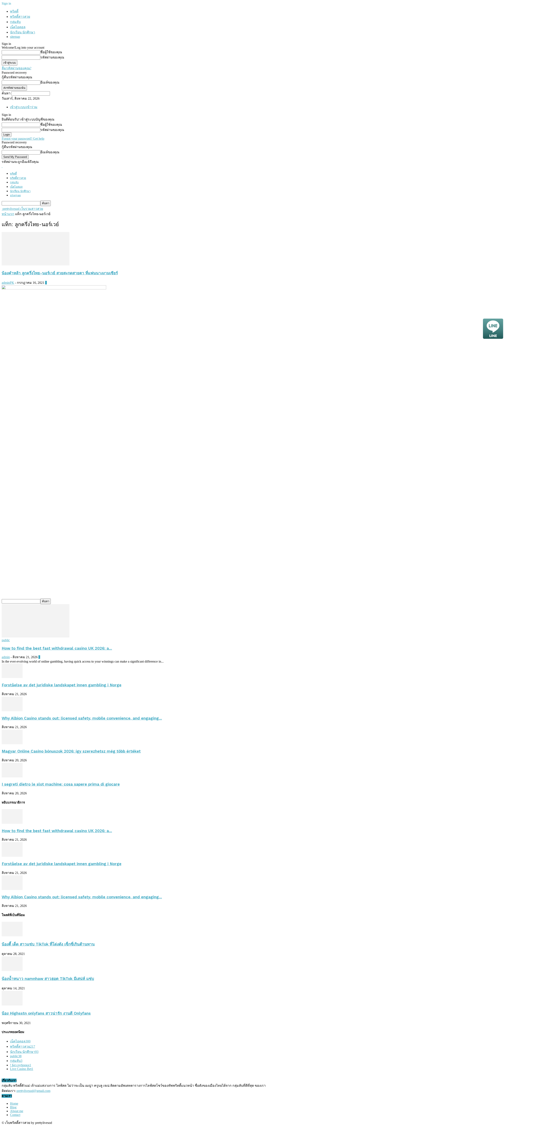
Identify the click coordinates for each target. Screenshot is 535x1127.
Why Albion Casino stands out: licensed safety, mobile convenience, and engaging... (82, 718)
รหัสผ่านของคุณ (52, 57)
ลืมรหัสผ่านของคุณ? (16, 68)
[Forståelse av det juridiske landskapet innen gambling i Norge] (12, 677)
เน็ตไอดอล (17, 27)
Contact (15, 1115)
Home (14, 1103)
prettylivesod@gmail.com (33, 1091)
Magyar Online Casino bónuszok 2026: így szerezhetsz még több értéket (71, 751)
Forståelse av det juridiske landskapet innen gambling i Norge (61, 685)
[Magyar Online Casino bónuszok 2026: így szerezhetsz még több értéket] (12, 743)
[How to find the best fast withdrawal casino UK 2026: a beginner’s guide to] (35, 636)
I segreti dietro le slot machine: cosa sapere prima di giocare (61, 784)
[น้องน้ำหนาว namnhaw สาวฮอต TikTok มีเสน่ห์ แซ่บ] (12, 970)
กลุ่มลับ (15, 22)
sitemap (15, 36)
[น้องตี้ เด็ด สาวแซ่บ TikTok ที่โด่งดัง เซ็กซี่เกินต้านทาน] (12, 935)
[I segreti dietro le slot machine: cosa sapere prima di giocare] (12, 776)
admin (6, 657)
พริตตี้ (14, 11)
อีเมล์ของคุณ (49, 82)
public (6, 640)
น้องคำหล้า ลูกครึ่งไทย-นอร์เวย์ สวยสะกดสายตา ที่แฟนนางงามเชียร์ (60, 273)
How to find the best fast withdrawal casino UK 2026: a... (57, 648)
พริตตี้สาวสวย (20, 16)
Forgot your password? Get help (23, 138)
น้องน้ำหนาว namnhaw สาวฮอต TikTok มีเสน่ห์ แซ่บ (48, 978)
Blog (13, 1107)
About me (16, 1111)
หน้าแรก (8, 214)
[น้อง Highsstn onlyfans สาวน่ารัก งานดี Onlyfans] (12, 1004)
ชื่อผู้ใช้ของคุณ (51, 52)
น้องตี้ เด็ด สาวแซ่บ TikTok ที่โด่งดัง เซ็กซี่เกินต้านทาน (48, 944)
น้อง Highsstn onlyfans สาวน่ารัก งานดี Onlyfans (46, 1013)
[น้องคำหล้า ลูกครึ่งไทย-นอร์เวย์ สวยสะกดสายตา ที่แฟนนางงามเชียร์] (35, 264)
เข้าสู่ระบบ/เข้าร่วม (23, 107)
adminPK (8, 282)
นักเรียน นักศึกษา (22, 32)
